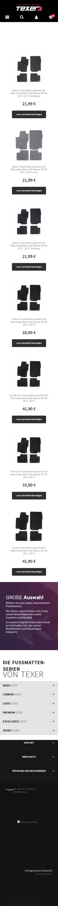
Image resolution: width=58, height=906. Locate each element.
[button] (7, 17)
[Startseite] (29, 8)
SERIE (10, 685)
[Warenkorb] (51, 16)
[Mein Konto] (36, 17)
